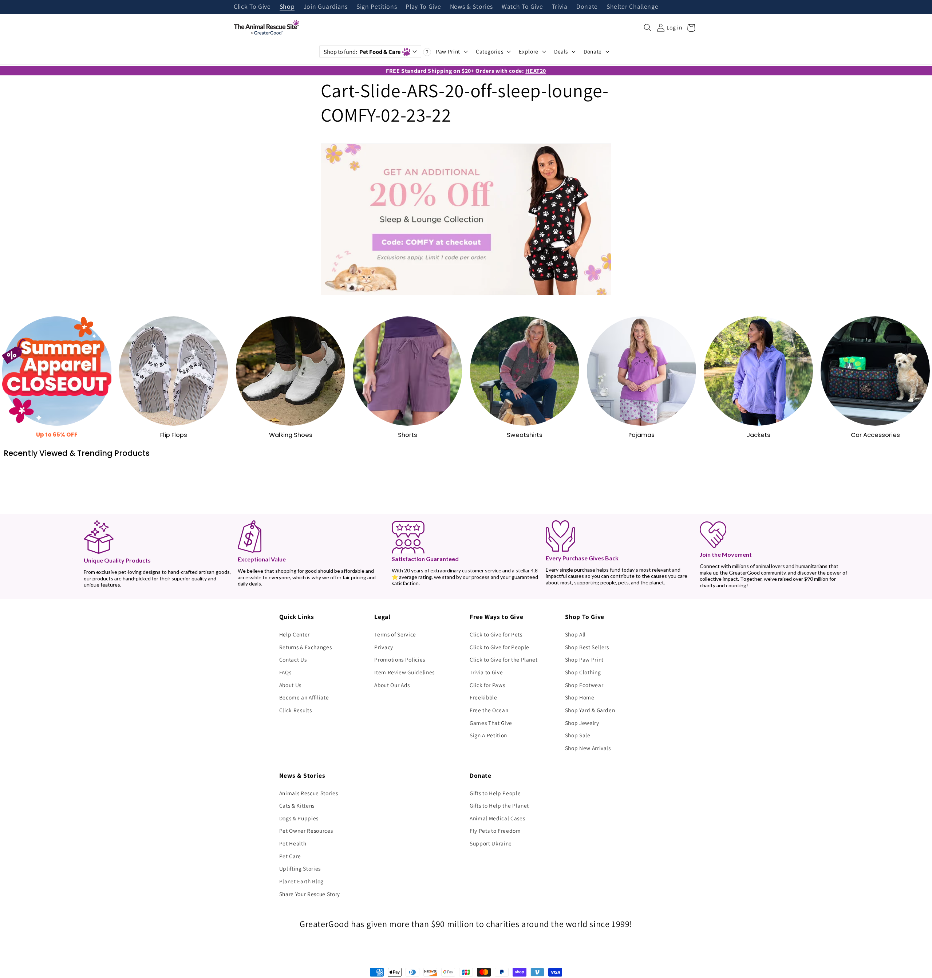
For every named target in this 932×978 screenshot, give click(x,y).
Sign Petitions (376, 7)
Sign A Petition (488, 735)
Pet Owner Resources (306, 830)
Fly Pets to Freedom (495, 830)
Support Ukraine (491, 843)
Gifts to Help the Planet (499, 805)
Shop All (575, 634)
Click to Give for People (499, 647)
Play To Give (423, 7)
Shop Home (580, 697)
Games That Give (491, 722)
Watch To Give (522, 7)
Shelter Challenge (632, 7)
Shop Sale (578, 735)
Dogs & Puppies (299, 818)
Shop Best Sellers (587, 647)
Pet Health (293, 843)
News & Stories (471, 7)
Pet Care (290, 856)
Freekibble (483, 697)
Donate (587, 7)
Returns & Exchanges (305, 647)
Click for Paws (487, 685)
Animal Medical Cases (497, 818)
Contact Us (293, 659)
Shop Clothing (583, 672)
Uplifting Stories (300, 868)
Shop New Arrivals (588, 748)
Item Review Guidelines (404, 672)
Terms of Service (395, 634)
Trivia (560, 7)
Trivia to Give (486, 672)
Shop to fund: (362, 52)
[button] (648, 28)
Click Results (295, 710)
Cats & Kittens (297, 805)
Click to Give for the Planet (503, 659)
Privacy (383, 647)
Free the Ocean (489, 710)
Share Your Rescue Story (309, 894)
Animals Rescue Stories (308, 793)
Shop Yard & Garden (590, 710)
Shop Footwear (584, 685)
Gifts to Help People (495, 793)
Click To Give (252, 7)
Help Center (294, 634)
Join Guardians (326, 7)
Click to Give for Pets (496, 634)
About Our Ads (392, 685)
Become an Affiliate (304, 697)
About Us (290, 685)
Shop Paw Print (584, 659)
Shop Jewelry (582, 722)
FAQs (285, 672)
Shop (287, 7)
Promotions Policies (399, 659)
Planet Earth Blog (301, 881)
